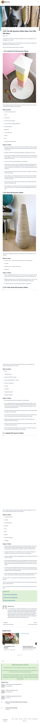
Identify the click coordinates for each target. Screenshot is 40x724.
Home (13, 718)
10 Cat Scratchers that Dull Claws (10, 594)
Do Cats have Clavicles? (32, 623)
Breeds (16, 718)
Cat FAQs (25, 718)
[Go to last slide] (4, 644)
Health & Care (35, 718)
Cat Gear (20, 718)
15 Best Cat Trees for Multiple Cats (11, 597)
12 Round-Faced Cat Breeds (8, 623)
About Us (24, 720)
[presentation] (10, 638)
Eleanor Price (6, 35)
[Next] (36, 644)
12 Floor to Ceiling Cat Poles (9, 600)
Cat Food (29, 718)
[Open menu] (38, 1)
